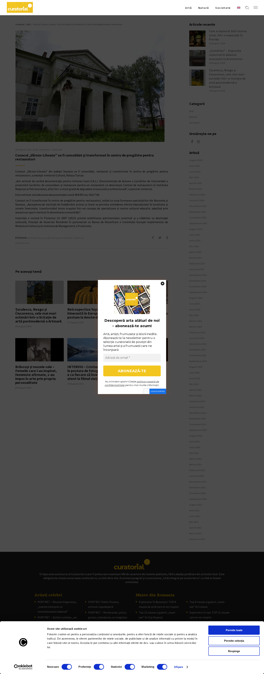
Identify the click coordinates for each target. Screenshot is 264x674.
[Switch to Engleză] (239, 7)
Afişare (178, 666)
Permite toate (234, 630)
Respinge (234, 651)
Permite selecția (234, 640)
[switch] (99, 667)
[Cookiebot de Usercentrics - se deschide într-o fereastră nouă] (23, 667)
